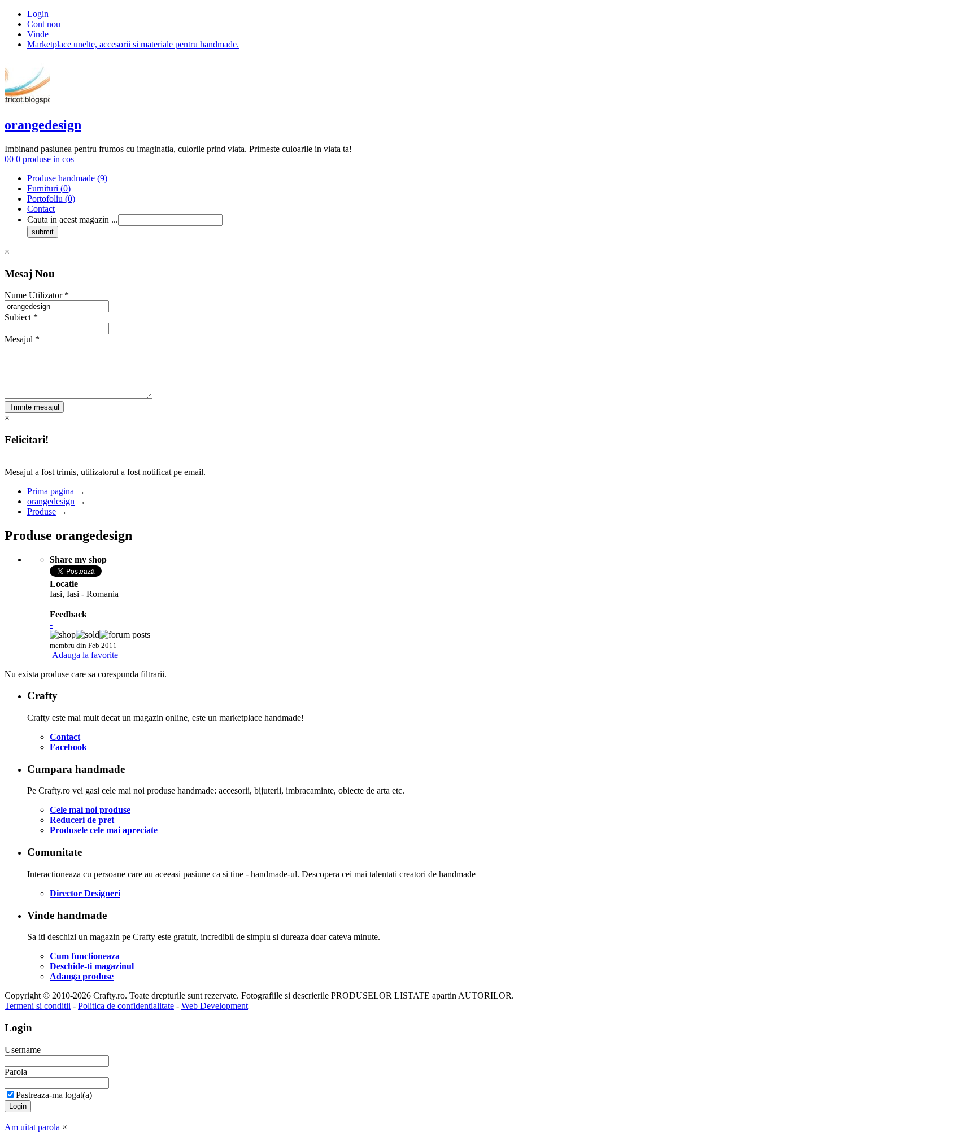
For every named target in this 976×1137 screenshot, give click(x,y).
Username (23, 1050)
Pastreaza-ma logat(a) (54, 1095)
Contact (41, 209)
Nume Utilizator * (37, 295)
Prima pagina (50, 491)
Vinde (38, 34)
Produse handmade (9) (67, 178)
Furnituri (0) (49, 188)
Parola (16, 1072)
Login (38, 14)
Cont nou (43, 24)
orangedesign (43, 124)
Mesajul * (22, 339)
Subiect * (21, 317)
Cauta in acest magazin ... (72, 219)
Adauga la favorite (85, 655)
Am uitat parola (32, 1127)
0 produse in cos (45, 159)
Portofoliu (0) (51, 198)
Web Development (214, 1005)
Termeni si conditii (38, 1005)
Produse (41, 511)
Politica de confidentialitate (126, 1005)
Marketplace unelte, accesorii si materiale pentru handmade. (133, 44)
